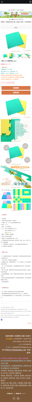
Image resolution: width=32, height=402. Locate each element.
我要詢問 (16, 92)
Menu (16, 27)
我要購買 (16, 88)
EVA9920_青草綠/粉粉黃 (7, 83)
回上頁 (29, 323)
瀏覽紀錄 (22, 10)
